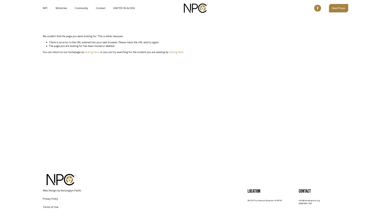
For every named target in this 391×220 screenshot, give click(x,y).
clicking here (92, 52)
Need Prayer (338, 8)
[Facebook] (317, 8)
